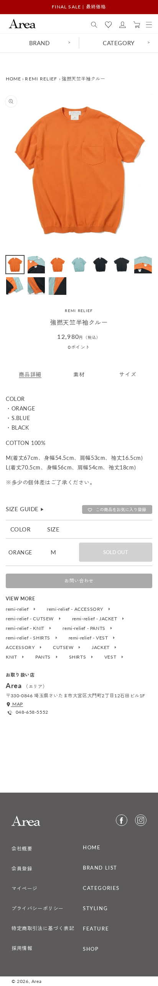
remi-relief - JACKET (95, 618)
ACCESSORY (21, 647)
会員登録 (22, 868)
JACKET (101, 647)
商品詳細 (30, 374)
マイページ (25, 888)
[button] (94, 24)
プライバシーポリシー (38, 908)
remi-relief (18, 609)
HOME (13, 79)
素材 (78, 374)
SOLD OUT (115, 552)
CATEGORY (119, 42)
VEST (111, 657)
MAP (17, 704)
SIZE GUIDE (25, 508)
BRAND (39, 42)
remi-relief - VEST (89, 638)
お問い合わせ (79, 581)
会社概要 (22, 848)
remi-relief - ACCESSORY (75, 609)
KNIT (12, 657)
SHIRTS (78, 657)
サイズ (127, 374)
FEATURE (96, 928)
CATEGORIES (101, 888)
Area (36, 981)
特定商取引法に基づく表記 (43, 928)
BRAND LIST (100, 868)
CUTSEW (64, 647)
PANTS (43, 657)
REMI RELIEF (41, 79)
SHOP (91, 949)
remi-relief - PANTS (85, 628)
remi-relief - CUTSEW (30, 618)
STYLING (95, 908)
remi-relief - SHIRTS (29, 638)
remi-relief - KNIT (26, 628)
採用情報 (22, 948)
